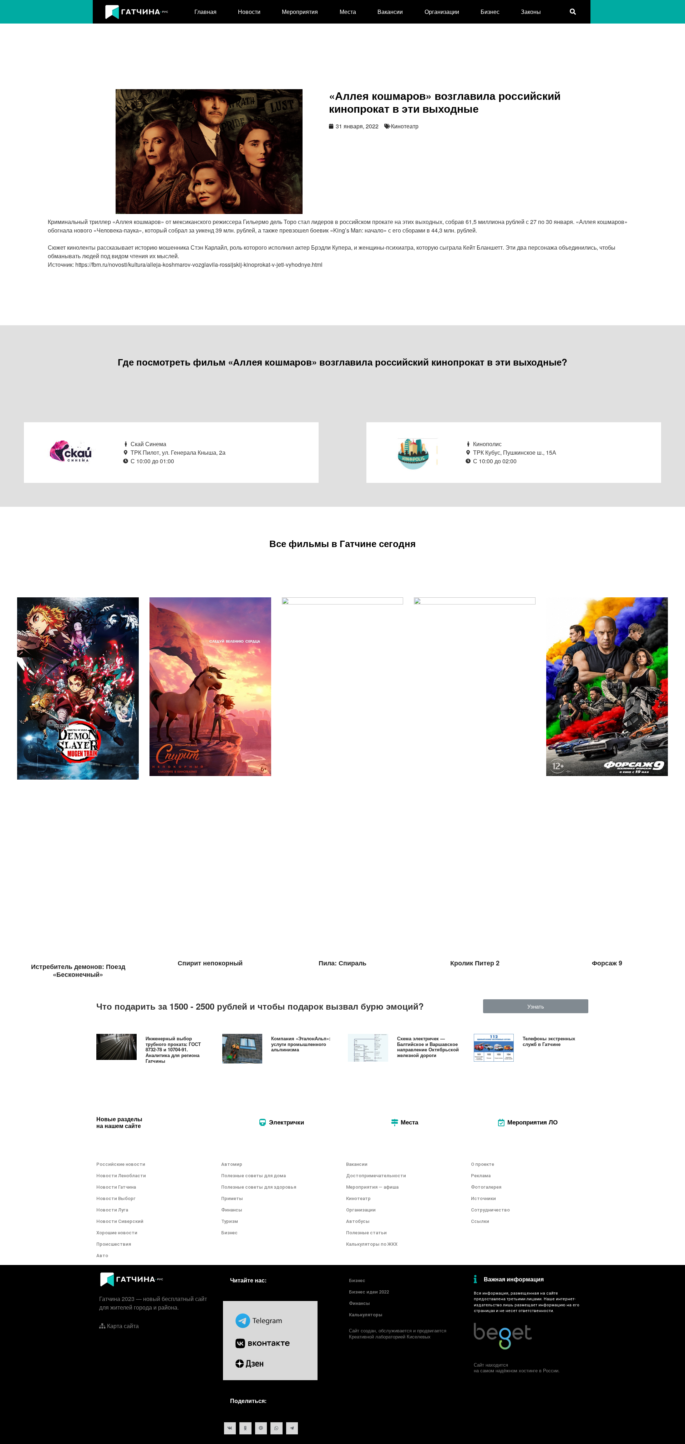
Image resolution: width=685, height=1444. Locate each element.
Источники (483, 1198)
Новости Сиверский (119, 1221)
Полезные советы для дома (253, 1175)
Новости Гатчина (116, 1187)
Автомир (231, 1164)
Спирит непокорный (210, 963)
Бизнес (490, 11)
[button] (536, 1006)
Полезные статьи (366, 1232)
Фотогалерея (486, 1187)
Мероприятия (300, 11)
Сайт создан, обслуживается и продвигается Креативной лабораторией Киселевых (397, 1333)
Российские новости (120, 1164)
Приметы (232, 1198)
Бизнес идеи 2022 (369, 1292)
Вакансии (390, 11)
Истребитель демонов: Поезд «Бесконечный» (78, 970)
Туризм (229, 1221)
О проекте (482, 1164)
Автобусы (358, 1221)
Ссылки (480, 1221)
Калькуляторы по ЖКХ (371, 1244)
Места (348, 11)
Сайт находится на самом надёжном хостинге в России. (517, 1367)
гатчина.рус (571, 1293)
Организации (442, 11)
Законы (531, 11)
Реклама (481, 1175)
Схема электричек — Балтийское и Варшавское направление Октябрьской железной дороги (428, 1046)
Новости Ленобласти (121, 1175)
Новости (249, 11)
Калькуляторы (365, 1314)
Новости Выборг (116, 1198)
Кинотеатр (404, 126)
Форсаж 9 (607, 963)
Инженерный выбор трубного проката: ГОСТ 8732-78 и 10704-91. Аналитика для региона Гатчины (173, 1049)
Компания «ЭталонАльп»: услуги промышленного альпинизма (300, 1044)
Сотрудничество (490, 1210)
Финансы (231, 1210)
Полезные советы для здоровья (258, 1187)
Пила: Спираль (342, 963)
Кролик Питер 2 (474, 963)
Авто (102, 1255)
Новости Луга (112, 1210)
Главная (205, 11)
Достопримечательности (376, 1175)
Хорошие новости (116, 1232)
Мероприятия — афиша (372, 1187)
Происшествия (113, 1244)
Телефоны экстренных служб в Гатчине (549, 1041)
